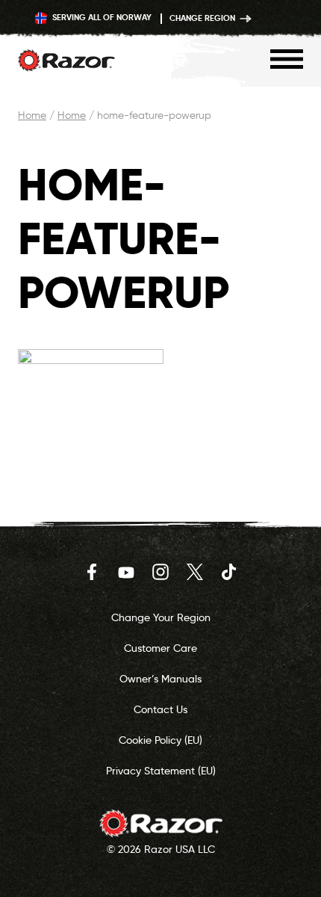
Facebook (92, 572)
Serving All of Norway (101, 17)
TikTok (229, 572)
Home (32, 115)
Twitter (195, 572)
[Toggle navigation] (286, 59)
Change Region (203, 18)
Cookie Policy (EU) (160, 740)
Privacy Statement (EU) (161, 770)
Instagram (160, 572)
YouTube (126, 572)
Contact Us (160, 709)
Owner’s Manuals (160, 678)
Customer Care (160, 648)
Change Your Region (161, 617)
